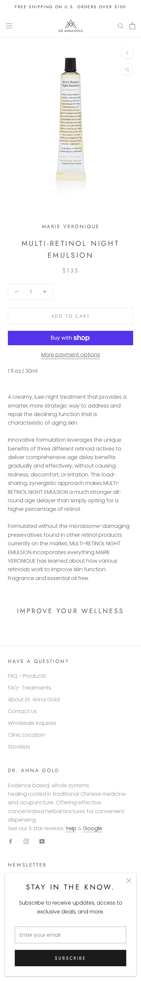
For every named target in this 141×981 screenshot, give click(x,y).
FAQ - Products (27, 676)
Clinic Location (26, 735)
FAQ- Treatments (29, 687)
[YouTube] (42, 841)
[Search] (121, 26)
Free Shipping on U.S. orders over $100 (70, 7)
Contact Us (22, 711)
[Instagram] (26, 841)
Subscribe (70, 958)
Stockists (19, 747)
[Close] (128, 880)
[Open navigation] (9, 26)
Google (92, 828)
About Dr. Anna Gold (34, 699)
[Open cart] (132, 26)
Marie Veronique (70, 226)
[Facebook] (10, 841)
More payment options (70, 354)
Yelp (71, 828)
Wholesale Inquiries (32, 723)
